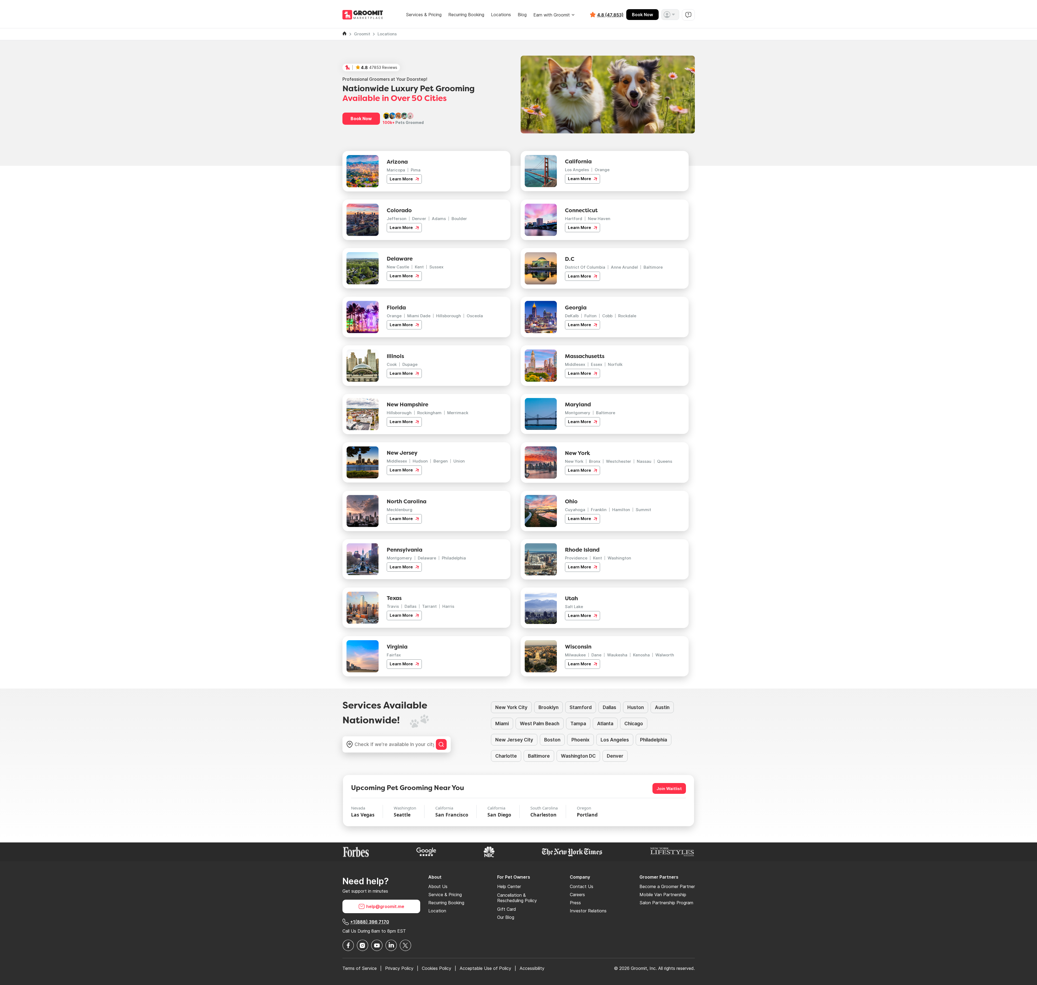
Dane (596, 654)
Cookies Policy (436, 968)
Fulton (590, 315)
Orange (602, 169)
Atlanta (605, 723)
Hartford (573, 218)
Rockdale (627, 315)
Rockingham (429, 412)
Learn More (402, 178)
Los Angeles (577, 169)
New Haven (599, 218)
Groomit (362, 33)
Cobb (607, 315)
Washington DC (578, 756)
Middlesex (575, 364)
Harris (448, 606)
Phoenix (580, 740)
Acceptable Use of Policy (485, 968)
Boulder (459, 218)
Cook (392, 364)
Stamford (581, 707)
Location (437, 911)
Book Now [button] (361, 118)
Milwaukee (575, 654)
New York (574, 461)
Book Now (642, 14)
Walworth (664, 654)
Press (575, 902)
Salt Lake (574, 606)
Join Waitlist (669, 788)
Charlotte (506, 756)
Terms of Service (359, 968)
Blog (522, 14)
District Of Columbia (585, 267)
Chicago (633, 723)
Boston (552, 740)
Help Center (509, 886)
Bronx (594, 461)
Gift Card (506, 909)
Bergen (440, 461)
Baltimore (653, 267)
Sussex (436, 266)
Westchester (618, 461)
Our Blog (505, 917)
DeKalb (572, 315)
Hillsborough (448, 315)
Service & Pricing (445, 894)
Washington (619, 558)
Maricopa (396, 170)
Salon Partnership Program (666, 902)
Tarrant (429, 606)
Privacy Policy (399, 968)
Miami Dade (418, 315)
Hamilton (621, 509)
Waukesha (617, 654)
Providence (576, 558)
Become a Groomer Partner (667, 886)
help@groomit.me (385, 906)
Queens (664, 461)
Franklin (599, 509)
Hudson (420, 461)
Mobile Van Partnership (662, 894)
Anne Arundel (624, 267)
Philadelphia (454, 558)
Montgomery (577, 412)
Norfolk (615, 364)
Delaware (427, 558)
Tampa (578, 723)
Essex (596, 364)
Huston (635, 707)
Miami (502, 723)
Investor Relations (588, 911)
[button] (670, 15)
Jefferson (396, 218)
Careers (577, 894)
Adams (439, 218)
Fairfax (394, 654)
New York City (511, 707)
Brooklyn (548, 707)
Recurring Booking (466, 14)
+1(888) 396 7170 (369, 922)
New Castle (398, 266)
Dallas (410, 606)
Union (459, 461)
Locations (501, 14)
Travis (393, 606)
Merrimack (457, 412)
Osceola (475, 315)
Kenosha (641, 654)
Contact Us (581, 886)
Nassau (644, 461)
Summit (643, 509)
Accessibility (532, 968)
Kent (419, 266)
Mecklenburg (399, 509)
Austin (662, 707)
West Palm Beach (539, 723)
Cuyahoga (575, 509)
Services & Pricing (424, 14)
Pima (415, 170)
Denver (419, 218)
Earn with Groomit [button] (551, 15)
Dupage (410, 364)
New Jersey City (514, 740)
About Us (437, 886)
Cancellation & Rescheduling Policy (517, 897)
